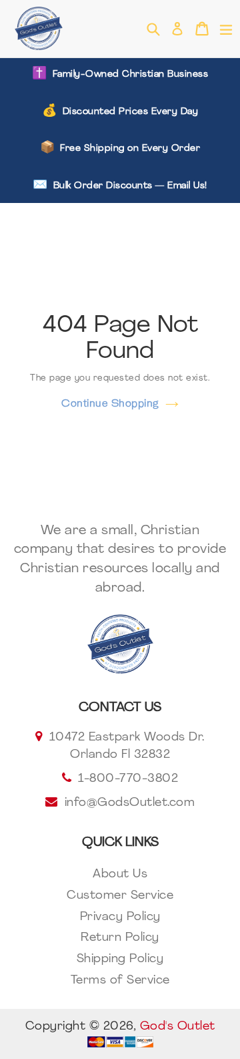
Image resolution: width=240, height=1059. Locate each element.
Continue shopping (110, 403)
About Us (120, 875)
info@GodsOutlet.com (130, 803)
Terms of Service (120, 981)
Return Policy (120, 938)
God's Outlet (177, 1027)
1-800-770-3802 (128, 779)
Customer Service (120, 896)
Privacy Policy (120, 917)
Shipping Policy (120, 960)
